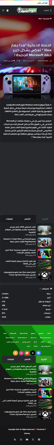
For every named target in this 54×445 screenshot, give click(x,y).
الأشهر (27, 219)
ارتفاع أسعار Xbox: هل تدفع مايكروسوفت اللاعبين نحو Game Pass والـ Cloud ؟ (20, 273)
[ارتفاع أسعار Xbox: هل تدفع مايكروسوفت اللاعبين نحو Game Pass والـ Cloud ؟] (44, 275)
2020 (49, 333)
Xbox (40, 18)
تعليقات (9, 219)
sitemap (27, 433)
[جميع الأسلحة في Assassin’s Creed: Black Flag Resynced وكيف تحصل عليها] (44, 242)
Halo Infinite (24, 333)
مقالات (47, 317)
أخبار (48, 297)
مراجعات (47, 313)
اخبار (35, 341)
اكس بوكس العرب (12, 341)
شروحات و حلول (44, 301)
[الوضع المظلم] (3, 11)
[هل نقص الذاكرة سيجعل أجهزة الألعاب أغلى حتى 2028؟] (44, 264)
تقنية (36, 346)
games (33, 333)
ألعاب (42, 341)
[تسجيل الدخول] (7, 11)
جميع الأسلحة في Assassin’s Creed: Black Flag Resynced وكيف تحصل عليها (20, 240)
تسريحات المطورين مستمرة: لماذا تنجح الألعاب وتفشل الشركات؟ (20, 251)
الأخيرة (45, 219)
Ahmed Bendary (43, 60)
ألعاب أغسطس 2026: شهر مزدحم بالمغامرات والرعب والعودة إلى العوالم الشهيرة (20, 229)
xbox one (33, 337)
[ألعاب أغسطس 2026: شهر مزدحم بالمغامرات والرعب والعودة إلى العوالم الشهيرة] (44, 230)
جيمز (28, 346)
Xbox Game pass (45, 337)
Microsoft (13, 333)
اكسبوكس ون (46, 346)
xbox (5, 333)
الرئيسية (46, 18)
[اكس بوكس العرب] (27, 10)
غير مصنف (46, 305)
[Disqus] (27, 178)
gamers (41, 333)
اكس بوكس (26, 341)
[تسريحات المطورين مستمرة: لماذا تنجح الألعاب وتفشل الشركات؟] (44, 253)
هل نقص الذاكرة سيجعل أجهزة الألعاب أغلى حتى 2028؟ (21, 262)
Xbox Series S (22, 337)
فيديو (48, 309)
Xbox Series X (10, 337)
